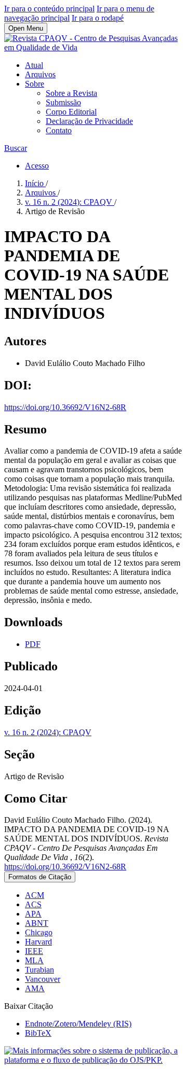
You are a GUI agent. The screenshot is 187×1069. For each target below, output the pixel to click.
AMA (35, 988)
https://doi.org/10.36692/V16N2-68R (65, 407)
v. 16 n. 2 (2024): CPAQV (69, 202)
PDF (33, 644)
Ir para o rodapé (98, 17)
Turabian (39, 969)
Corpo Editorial (71, 111)
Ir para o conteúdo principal (49, 8)
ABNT (36, 923)
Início (35, 183)
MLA (34, 960)
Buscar (15, 148)
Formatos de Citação (39, 877)
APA (33, 913)
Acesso (37, 165)
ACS (33, 904)
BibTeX (38, 1033)
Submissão (63, 102)
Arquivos (40, 74)
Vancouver (42, 979)
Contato (59, 130)
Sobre (34, 83)
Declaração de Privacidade (89, 121)
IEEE (34, 951)
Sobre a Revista (71, 93)
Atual (34, 65)
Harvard (38, 941)
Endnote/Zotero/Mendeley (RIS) (78, 1023)
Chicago (38, 932)
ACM (34, 895)
